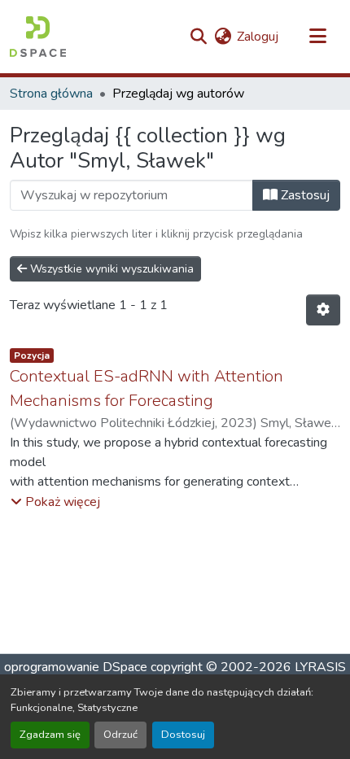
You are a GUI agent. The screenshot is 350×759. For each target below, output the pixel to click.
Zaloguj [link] (257, 37)
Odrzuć (120, 734)
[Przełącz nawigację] (317, 36)
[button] (38, 36)
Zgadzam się (50, 734)
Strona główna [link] (51, 94)
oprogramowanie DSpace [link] (75, 667)
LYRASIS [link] (320, 667)
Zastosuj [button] (304, 195)
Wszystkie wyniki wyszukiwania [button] (110, 269)
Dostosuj (183, 734)
